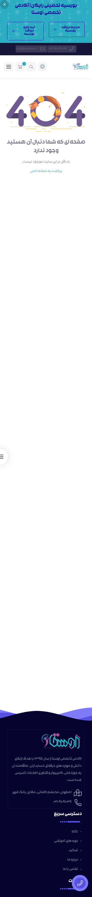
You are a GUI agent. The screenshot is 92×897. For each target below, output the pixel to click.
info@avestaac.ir (27, 49)
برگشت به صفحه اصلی (46, 171)
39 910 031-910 (57, 49)
